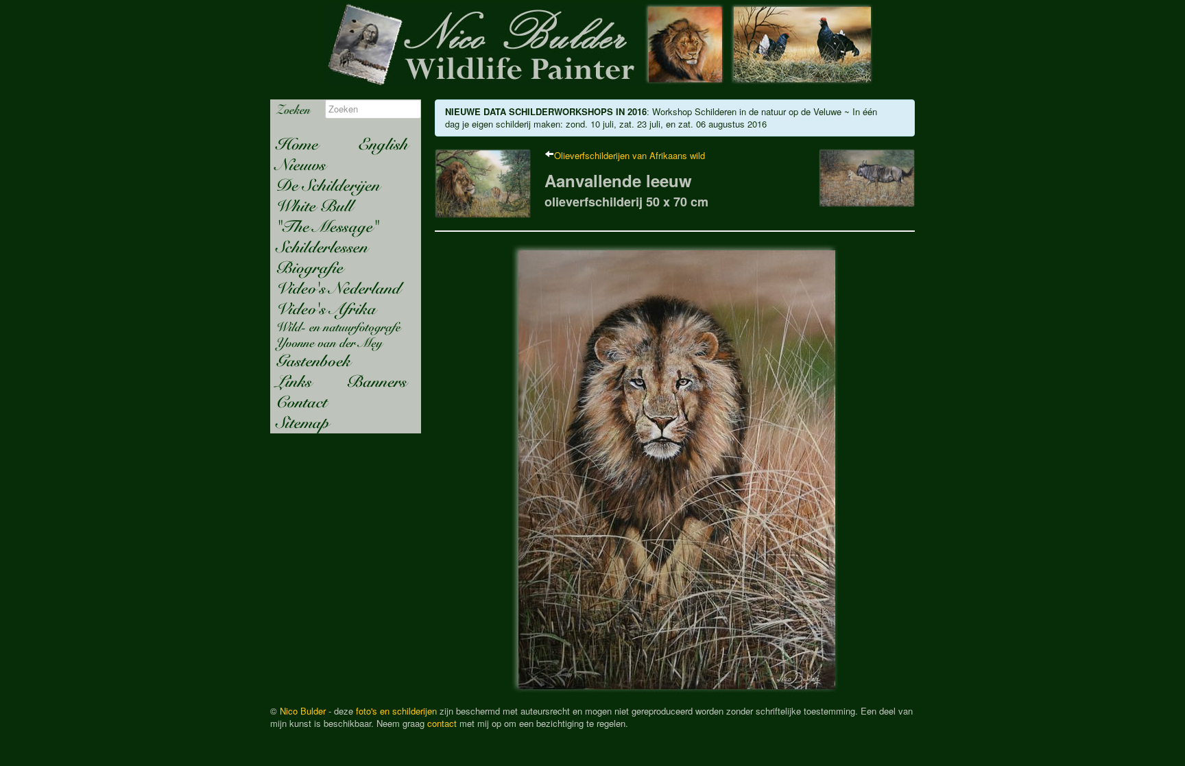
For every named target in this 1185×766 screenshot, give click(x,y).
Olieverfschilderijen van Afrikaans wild (629, 155)
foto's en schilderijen (396, 710)
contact (442, 723)
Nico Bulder (303, 710)
